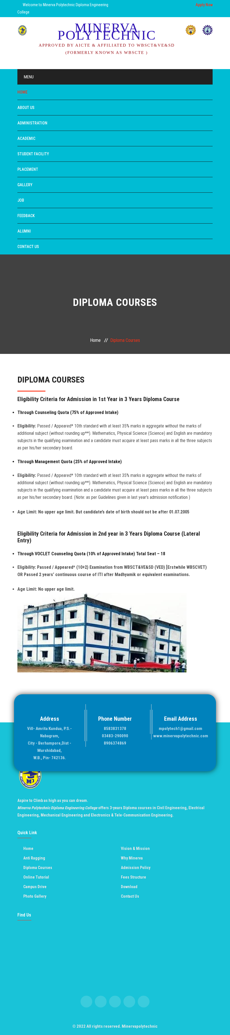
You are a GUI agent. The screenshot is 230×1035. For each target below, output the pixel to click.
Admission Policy (135, 867)
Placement (27, 169)
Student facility (33, 154)
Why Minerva (132, 858)
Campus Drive (35, 886)
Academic (26, 138)
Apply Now (204, 5)
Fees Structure (133, 877)
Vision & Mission (135, 848)
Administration (32, 123)
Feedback (26, 215)
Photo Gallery (34, 896)
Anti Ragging (34, 858)
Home (22, 92)
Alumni (24, 231)
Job (20, 200)
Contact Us (28, 246)
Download (129, 886)
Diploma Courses (37, 867)
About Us (25, 107)
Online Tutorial (36, 877)
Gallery (25, 185)
